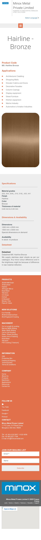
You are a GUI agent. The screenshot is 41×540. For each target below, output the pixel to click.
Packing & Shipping (8, 360)
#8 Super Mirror (7, 289)
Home (4, 374)
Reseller (30, 503)
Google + (5, 413)
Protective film (7, 358)
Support (37, 503)
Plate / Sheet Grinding (10, 334)
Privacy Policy (36, 500)
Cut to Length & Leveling (10, 326)
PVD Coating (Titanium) (10, 343)
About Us (5, 376)
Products (5, 378)
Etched (4, 297)
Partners (23, 503)
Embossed (5, 299)
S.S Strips (5, 295)
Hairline (4, 287)
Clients (16, 503)
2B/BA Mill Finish (8, 283)
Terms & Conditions (9, 364)
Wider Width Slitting (9, 330)
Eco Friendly (6, 313)
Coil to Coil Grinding (8, 332)
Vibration (5, 293)
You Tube (5, 407)
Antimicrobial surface (9, 315)
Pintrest (5, 417)
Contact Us (6, 386)
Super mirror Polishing (10, 336)
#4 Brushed (6, 285)
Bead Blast (6, 291)
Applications (6, 382)
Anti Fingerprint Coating (10, 317)
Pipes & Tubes (7, 303)
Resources (5, 384)
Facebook (5, 410)
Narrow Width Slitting (9, 328)
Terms (11, 503)
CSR (3, 356)
